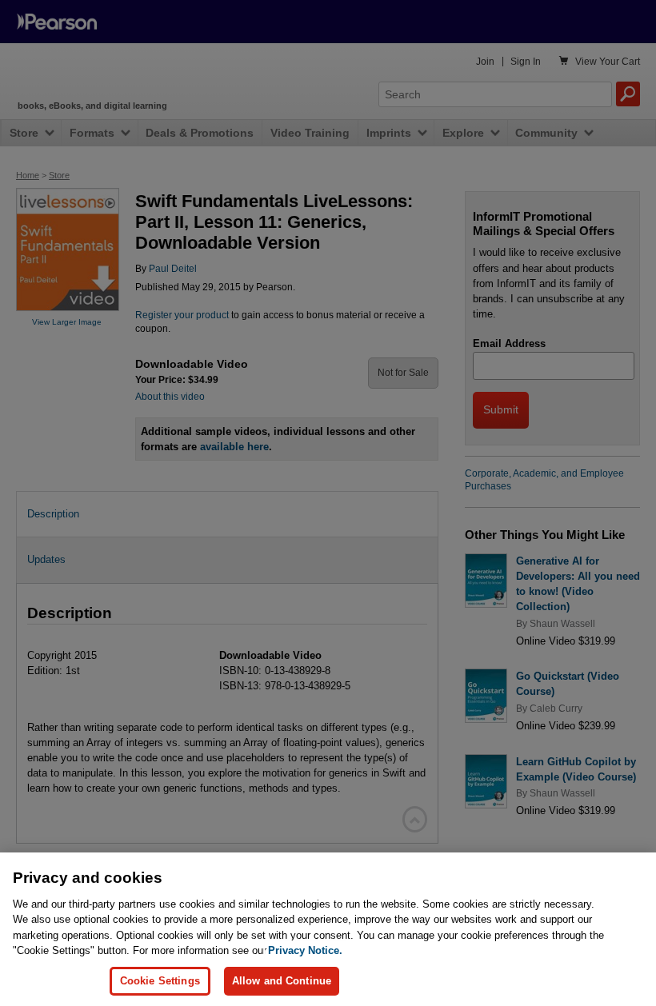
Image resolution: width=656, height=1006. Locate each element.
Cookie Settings (160, 981)
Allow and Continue (281, 981)
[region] (328, 929)
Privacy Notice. (305, 950)
